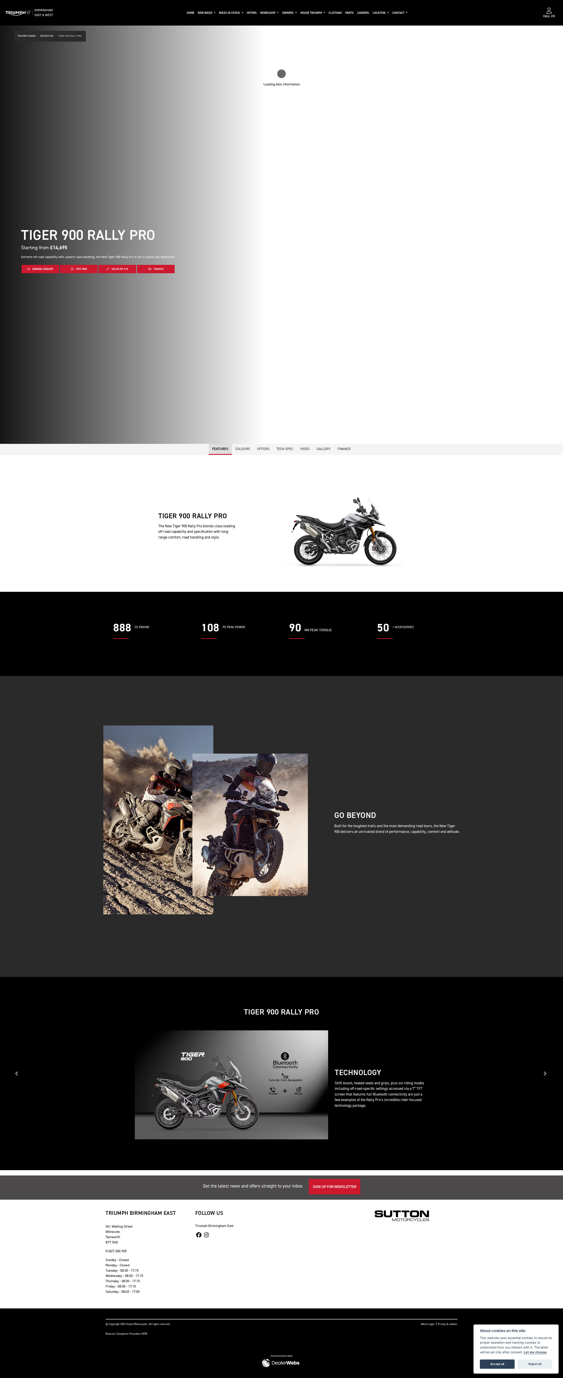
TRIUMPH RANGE (27, 36)
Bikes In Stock (230, 13)
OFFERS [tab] (263, 448)
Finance (158, 269)
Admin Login (427, 1324)
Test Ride (81, 269)
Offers (252, 13)
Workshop (268, 13)
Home (190, 13)
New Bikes (205, 13)
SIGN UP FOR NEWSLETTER (334, 1186)
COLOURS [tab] (242, 448)
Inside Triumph (311, 13)
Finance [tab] (344, 448)
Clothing (335, 13)
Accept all (497, 1364)
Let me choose (535, 1352)
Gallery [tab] (324, 448)
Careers (363, 13)
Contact (398, 13)
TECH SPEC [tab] (284, 448)
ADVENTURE (46, 36)
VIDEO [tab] (305, 448)
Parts (349, 13)
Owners (288, 13)
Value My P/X (119, 269)
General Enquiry (42, 269)
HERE (144, 1334)
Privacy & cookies (447, 1324)
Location (379, 13)
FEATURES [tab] (220, 448)
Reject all (534, 1364)
